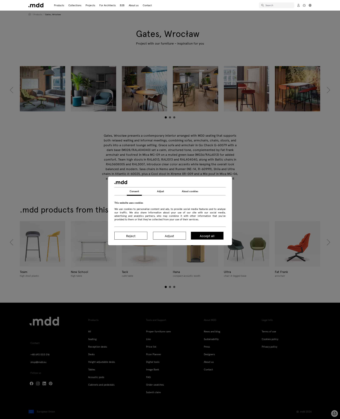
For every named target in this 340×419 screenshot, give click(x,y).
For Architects (107, 5)
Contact (147, 5)
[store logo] (35, 5)
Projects (90, 5)
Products (59, 5)
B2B (122, 5)
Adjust (169, 236)
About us (133, 5)
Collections (74, 5)
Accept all (207, 236)
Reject (130, 236)
